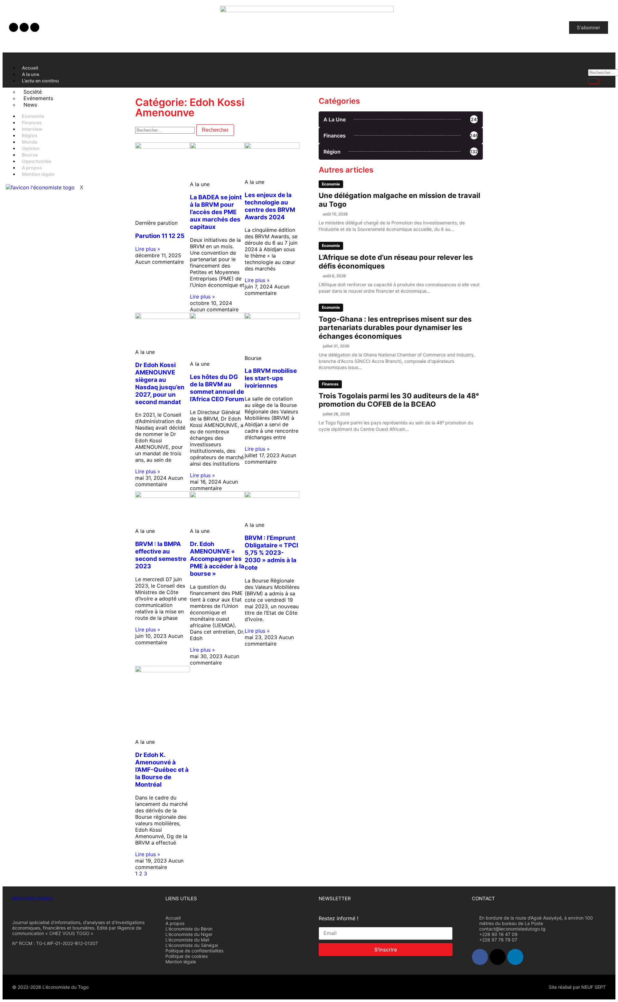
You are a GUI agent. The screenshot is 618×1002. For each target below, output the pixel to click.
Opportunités (37, 161)
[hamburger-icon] (576, 67)
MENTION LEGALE (32, 898)
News (30, 104)
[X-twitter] (24, 27)
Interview (32, 129)
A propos (32, 167)
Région (29, 135)
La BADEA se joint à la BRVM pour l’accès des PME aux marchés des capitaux (216, 212)
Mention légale (38, 174)
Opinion (31, 148)
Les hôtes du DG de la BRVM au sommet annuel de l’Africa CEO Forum (217, 388)
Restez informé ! (338, 918)
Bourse (30, 154)
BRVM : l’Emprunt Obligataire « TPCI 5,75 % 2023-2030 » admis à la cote (271, 552)
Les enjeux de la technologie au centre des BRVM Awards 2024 (270, 206)
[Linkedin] (34, 27)
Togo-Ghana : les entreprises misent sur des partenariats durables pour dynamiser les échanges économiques (395, 327)
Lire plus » (147, 249)
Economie (33, 116)
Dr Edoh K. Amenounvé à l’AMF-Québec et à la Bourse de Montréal (162, 769)
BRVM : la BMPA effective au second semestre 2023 (160, 555)
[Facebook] (13, 27)
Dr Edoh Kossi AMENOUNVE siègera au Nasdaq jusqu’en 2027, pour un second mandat (159, 383)
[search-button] (593, 81)
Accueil (30, 68)
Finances (32, 122)
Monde (29, 142)
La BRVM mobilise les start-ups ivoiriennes (271, 378)
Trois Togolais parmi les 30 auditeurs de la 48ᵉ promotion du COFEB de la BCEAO (399, 400)
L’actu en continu (40, 80)
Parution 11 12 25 (159, 236)
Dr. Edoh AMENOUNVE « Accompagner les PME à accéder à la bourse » (217, 558)
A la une (30, 74)
